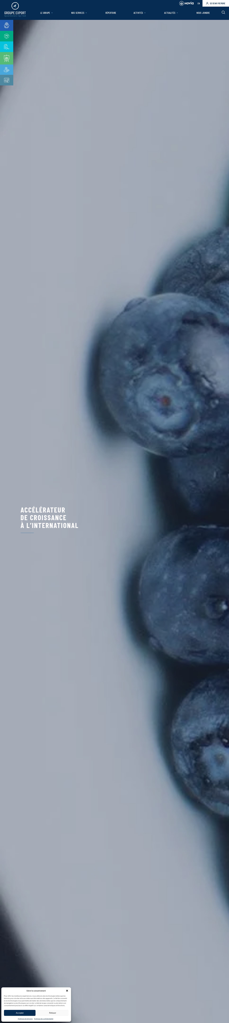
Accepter (20, 1013)
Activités (138, 12)
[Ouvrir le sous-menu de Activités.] (145, 13)
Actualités (169, 12)
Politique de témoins (25, 1019)
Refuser (52, 1013)
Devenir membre (217, 3)
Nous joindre (203, 12)
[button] (67, 990)
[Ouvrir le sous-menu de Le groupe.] (52, 13)
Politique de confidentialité (43, 1019)
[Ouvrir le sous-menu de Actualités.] (177, 13)
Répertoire (110, 12)
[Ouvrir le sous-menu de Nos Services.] (86, 13)
